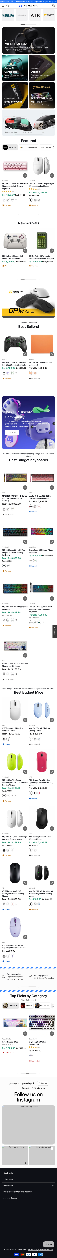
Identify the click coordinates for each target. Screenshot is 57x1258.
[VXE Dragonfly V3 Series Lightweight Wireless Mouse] (15, 927)
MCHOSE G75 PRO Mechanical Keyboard (15, 366)
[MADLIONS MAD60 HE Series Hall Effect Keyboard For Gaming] (15, 478)
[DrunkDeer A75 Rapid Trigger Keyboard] (15, 1024)
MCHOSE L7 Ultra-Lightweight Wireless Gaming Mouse (14, 838)
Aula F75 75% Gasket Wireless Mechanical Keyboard (15, 665)
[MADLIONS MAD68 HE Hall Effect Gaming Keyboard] (42, 347)
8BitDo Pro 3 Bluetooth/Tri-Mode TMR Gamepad (13, 257)
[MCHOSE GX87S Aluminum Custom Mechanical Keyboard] (42, 166)
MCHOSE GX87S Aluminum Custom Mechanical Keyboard (41, 185)
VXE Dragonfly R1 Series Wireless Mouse (12, 729)
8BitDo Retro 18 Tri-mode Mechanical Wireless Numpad (41, 257)
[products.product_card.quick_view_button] (25, 175)
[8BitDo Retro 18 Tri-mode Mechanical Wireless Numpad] (42, 241)
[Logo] (28, 5)
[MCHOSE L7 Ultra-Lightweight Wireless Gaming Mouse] (15, 819)
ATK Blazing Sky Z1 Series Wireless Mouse (40, 838)
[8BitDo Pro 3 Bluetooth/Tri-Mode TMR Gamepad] (15, 241)
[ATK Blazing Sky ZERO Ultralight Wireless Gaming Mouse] (15, 873)
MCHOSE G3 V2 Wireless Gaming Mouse (39, 729)
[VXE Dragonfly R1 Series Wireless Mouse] (15, 710)
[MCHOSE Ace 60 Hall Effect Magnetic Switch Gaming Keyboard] (15, 532)
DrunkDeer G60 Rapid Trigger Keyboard (41, 551)
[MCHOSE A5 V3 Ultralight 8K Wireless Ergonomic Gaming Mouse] (42, 873)
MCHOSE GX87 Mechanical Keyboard (13, 185)
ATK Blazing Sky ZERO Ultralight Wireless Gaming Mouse (13, 893)
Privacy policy (33, 1250)
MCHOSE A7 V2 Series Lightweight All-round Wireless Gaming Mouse (15, 782)
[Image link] (8, 15)
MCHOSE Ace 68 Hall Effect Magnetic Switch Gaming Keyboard (40, 609)
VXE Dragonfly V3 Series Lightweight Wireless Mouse (14, 946)
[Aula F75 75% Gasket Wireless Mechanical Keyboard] (15, 645)
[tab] (25, 1163)
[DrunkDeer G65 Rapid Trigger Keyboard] (42, 1024)
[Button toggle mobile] (3, 5)
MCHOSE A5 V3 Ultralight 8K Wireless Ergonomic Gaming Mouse (41, 893)
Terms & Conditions (46, 1250)
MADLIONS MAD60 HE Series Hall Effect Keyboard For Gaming (14, 498)
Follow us (43, 1083)
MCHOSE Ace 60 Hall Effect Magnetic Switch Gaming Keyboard (13, 552)
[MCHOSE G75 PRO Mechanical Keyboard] (15, 347)
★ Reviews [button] (55, 631)
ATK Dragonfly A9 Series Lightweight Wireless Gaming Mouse (41, 782)
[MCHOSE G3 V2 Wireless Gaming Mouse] (42, 710)
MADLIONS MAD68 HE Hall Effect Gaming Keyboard (40, 366)
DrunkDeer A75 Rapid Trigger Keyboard (14, 1043)
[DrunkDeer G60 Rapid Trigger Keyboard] (42, 532)
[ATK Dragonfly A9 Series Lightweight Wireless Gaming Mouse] (42, 762)
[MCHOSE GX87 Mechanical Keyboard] (15, 166)
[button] (8, 6)
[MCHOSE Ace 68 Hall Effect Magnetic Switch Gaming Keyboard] (42, 589)
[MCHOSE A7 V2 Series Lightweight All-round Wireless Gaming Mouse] (15, 762)
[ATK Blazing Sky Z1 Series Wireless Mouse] (42, 819)
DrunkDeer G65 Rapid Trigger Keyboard (41, 1043)
